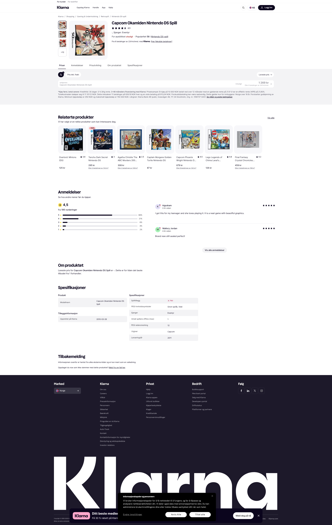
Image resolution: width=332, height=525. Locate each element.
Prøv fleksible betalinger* (161, 41)
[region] (167, 507)
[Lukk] (212, 496)
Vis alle (271, 118)
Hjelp (111, 7)
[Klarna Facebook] (241, 391)
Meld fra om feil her (117, 367)
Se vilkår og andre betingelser (219, 97)
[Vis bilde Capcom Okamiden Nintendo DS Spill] (62, 25)
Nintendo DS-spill (159, 36)
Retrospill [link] (105, 17)
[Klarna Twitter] (255, 391)
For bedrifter (73, 2)
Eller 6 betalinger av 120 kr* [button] (186, 168)
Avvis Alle (176, 514)
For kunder (61, 2)
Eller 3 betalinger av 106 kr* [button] (128, 168)
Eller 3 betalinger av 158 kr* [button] (245, 168)
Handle (96, 7)
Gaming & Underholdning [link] (87, 17)
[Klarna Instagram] (261, 391)
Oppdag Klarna (83, 7)
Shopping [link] (70, 17)
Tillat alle (200, 514)
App (103, 7)
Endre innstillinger (132, 514)
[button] (252, 7)
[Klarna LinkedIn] (248, 391)
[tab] (62, 65)
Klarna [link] (60, 17)
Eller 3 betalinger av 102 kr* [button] (98, 168)
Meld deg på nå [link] (243, 515)
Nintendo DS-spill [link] (119, 17)
